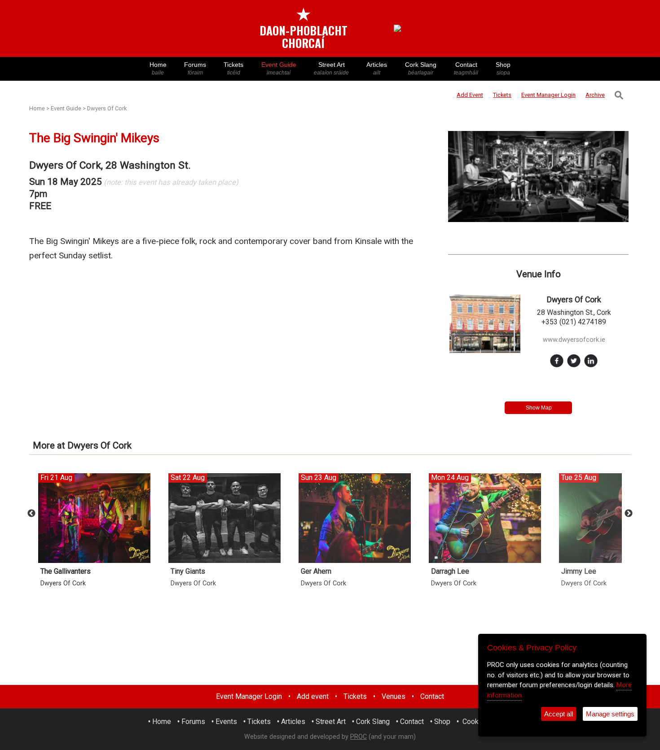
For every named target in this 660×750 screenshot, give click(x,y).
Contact (466, 68)
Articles (376, 68)
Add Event (470, 95)
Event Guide (278, 68)
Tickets (233, 68)
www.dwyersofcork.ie (574, 340)
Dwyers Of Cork (107, 108)
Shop (503, 68)
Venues (393, 696)
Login (548, 95)
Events (226, 721)
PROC (358, 737)
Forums (195, 68)
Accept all (558, 714)
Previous (31, 513)
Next (628, 513)
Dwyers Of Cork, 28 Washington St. (110, 165)
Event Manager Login (249, 696)
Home (158, 68)
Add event (313, 696)
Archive (595, 95)
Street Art (331, 68)
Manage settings (610, 714)
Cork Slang (420, 68)
